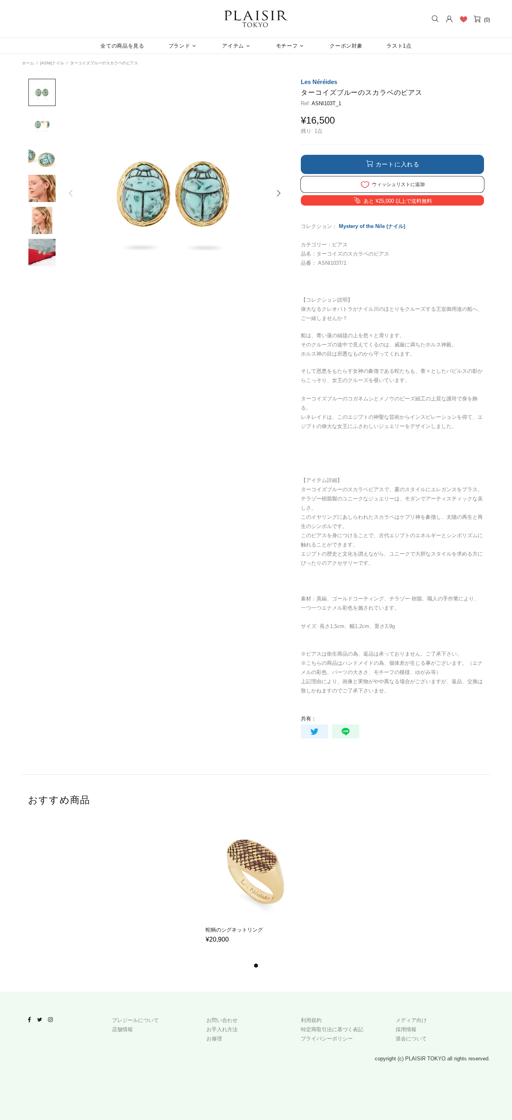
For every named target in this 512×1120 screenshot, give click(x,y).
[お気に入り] (463, 19)
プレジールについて (135, 1020)
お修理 (214, 1039)
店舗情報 (122, 1029)
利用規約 (311, 1020)
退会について (411, 1039)
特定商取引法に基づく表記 (332, 1029)
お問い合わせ (222, 1020)
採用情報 (406, 1029)
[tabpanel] (256, 890)
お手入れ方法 (222, 1029)
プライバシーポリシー (327, 1039)
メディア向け (411, 1020)
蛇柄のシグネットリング (234, 930)
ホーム (28, 63)
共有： (308, 719)
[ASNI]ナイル (52, 63)
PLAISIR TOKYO (256, 18)
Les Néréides (319, 81)
